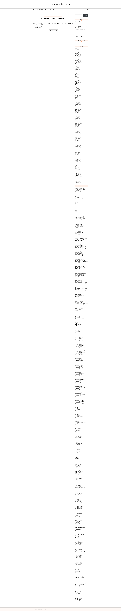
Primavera (77, 541)
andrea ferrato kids (78, 302)
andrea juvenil (78, 312)
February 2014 (78, 182)
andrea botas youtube (79, 251)
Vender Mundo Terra (79, 580)
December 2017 (78, 133)
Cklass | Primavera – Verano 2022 (53, 18)
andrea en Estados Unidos (80, 293)
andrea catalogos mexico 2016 (81, 265)
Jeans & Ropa (77, 470)
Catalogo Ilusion (78, 372)
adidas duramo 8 (78, 219)
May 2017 (77, 141)
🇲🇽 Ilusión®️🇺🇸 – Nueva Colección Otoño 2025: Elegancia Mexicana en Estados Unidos (81, 23)
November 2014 (78, 174)
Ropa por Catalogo (78, 562)
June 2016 (77, 154)
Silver (76, 568)
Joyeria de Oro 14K (78, 474)
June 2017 (77, 140)
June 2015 (77, 167)
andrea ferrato (78, 300)
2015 (76, 195)
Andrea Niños (77, 317)
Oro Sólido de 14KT (78, 524)
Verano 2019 (77, 594)
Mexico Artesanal (78, 491)
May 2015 (77, 168)
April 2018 (77, 129)
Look (76, 484)
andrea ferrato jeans (79, 301)
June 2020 (77, 99)
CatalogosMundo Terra (79, 404)
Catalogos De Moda (60, 3)
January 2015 (77, 172)
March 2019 (77, 116)
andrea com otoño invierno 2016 (81, 275)
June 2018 (77, 126)
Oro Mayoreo (77, 519)
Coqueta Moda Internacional (80, 422)
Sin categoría (77, 569)
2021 (76, 206)
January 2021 (77, 91)
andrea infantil (78, 309)
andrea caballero (78, 252)
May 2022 (77, 76)
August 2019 (77, 110)
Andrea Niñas (77, 316)
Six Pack (76, 570)
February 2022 (78, 80)
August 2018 (77, 124)
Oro (76, 514)
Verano (76, 592)
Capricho (77, 330)
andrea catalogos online (79, 266)
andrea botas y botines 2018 (80, 248)
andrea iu (77, 310)
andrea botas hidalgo (79, 245)
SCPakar (77, 566)
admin (56, 20)
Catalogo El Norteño (79, 368)
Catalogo (77, 332)
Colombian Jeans (78, 417)
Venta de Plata (78, 586)
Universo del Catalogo (79, 577)
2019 (76, 204)
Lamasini (76, 477)
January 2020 (78, 104)
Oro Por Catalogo (78, 520)
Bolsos (76, 322)
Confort (76, 420)
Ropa (76, 554)
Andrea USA (77, 319)
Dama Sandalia (78, 428)
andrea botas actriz (79, 240)
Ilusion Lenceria (78, 460)
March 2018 (77, 130)
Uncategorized (50, 16)
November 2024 (78, 55)
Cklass (76, 406)
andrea (76, 233)
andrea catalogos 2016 (79, 259)
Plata (76, 535)
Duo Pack (77, 434)
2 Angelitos (77, 194)
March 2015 (77, 169)
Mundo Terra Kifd (78, 507)
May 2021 (77, 87)
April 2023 (77, 67)
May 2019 (77, 113)
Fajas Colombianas (78, 439)
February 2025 (78, 52)
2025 (76, 211)
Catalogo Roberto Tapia (79, 385)
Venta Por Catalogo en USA (50, 9)
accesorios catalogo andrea (80, 212)
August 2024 (77, 56)
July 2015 (77, 166)
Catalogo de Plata (78, 361)
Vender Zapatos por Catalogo (80, 583)
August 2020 (77, 97)
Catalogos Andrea (78, 389)
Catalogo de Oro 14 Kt (79, 359)
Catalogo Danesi (78, 357)
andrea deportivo (78, 281)
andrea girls (77, 305)
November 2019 (78, 106)
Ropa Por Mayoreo (78, 563)
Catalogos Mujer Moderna (80, 396)
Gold (76, 456)
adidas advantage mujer (79, 216)
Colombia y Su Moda (79, 416)
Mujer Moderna (78, 501)
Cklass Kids (77, 413)
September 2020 (78, 96)
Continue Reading (53, 30)
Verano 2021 (77, 597)
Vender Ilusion (78, 579)
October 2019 (77, 108)
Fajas (76, 438)
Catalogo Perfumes (79, 382)
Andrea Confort (78, 276)
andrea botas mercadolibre (80, 246)
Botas (76, 323)
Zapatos (76, 601)
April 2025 (77, 49)
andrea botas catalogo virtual (80, 241)
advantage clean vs (79, 226)
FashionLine (77, 445)
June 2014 (77, 179)
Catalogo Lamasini (78, 374)
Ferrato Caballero (78, 448)
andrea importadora (79, 308)
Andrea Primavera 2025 (79, 36)
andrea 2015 (77, 234)
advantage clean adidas (79, 225)
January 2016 (77, 160)
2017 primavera (78, 202)
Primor (76, 548)
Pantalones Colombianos (80, 530)
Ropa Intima (77, 561)
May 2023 (77, 66)
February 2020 (78, 103)
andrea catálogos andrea (80, 260)
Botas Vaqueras (78, 325)
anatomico (77, 230)
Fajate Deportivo (78, 443)
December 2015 (78, 161)
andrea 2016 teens (78, 237)
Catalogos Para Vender (79, 400)
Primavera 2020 (78, 544)
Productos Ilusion (78, 550)
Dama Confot (77, 427)
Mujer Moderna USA (79, 502)
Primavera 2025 (78, 547)
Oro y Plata (77, 526)
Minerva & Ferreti (78, 493)
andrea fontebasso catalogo (80, 304)
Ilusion (76, 459)
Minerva (76, 492)
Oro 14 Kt (77, 515)
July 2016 (77, 153)
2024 (76, 210)
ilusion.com (77, 463)
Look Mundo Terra (78, 485)
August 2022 (77, 73)
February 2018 (78, 131)
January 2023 (77, 69)
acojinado (77, 213)
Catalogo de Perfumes (79, 360)
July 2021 (77, 84)
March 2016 (77, 158)
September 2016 (78, 151)
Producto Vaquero (78, 549)
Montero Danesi (78, 500)
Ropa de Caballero (78, 556)
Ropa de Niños (78, 558)
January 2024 (78, 60)
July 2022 (77, 74)
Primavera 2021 (78, 545)
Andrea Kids (77, 315)
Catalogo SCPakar (78, 386)
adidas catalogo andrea (79, 217)
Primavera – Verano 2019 (79, 542)
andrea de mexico (78, 280)
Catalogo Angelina (78, 338)
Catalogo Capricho (78, 339)
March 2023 (77, 68)
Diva (76, 431)
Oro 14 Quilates (78, 516)
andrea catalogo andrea (79, 254)
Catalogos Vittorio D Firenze (80, 403)
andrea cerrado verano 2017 (80, 272)
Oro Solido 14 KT (78, 522)
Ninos (76, 509)
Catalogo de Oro (78, 358)
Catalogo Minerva (78, 375)
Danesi (76, 429)
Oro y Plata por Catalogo (80, 527)
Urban (76, 578)
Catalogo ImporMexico (79, 373)
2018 (76, 203)
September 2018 (78, 123)
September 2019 (78, 109)
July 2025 (77, 48)
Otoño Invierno (78, 529)
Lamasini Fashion (78, 480)
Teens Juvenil (77, 571)
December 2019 (78, 105)
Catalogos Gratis (78, 395)
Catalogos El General (79, 393)
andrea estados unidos (79, 298)
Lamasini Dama (78, 479)
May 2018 (77, 127)
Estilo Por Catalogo (78, 436)
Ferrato (76, 446)
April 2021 (77, 88)
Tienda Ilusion (78, 572)
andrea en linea (78, 294)
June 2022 (77, 75)
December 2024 (78, 54)
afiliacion (77, 227)
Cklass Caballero (78, 410)
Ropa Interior (77, 559)
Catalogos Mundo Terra (79, 397)
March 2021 (77, 89)
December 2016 (78, 147)
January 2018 (77, 132)
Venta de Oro (77, 585)
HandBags (77, 458)
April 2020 (77, 101)
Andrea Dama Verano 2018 (80, 279)
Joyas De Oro (77, 473)
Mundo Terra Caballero (79, 506)
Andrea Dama (77, 277)
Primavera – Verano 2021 (79, 543)
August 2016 (77, 152)
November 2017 (78, 134)
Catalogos (77, 388)
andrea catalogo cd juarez (80, 255)
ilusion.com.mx (78, 464)
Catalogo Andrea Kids (79, 337)
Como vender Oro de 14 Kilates (81, 418)
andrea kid (77, 314)
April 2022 (77, 77)
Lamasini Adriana (78, 478)
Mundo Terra (77, 505)
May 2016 (77, 155)
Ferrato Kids (77, 450)
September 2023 (78, 62)
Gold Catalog (77, 457)
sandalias (77, 565)
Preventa (77, 540)
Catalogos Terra (78, 402)
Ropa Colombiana (78, 555)
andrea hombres (78, 307)
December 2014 (78, 173)
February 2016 (78, 159)
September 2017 (78, 137)
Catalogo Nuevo (78, 381)
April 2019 (77, 115)
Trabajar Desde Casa (79, 573)
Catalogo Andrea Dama (79, 336)
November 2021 (78, 82)
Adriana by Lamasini (79, 223)
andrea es (77, 297)
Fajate (76, 442)
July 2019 (77, 111)
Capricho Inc (77, 331)
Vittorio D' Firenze (78, 599)
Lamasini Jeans (78, 481)
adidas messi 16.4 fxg (79, 220)
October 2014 (78, 175)
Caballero (77, 328)
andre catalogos (78, 231)
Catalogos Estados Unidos (80, 394)
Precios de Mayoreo (79, 538)
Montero (77, 498)
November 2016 (78, 148)
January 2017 (77, 146)
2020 (76, 205)
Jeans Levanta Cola (78, 472)
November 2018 (78, 120)
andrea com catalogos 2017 (80, 274)
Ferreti (76, 452)
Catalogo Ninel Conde (79, 379)
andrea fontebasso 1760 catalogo (81, 303)
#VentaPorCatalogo (79, 192)
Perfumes (77, 533)
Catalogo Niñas (78, 378)
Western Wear (78, 600)
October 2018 (77, 122)
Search (85, 15)
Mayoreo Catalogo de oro (80, 487)
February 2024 (78, 59)
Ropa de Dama (78, 557)
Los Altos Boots (78, 486)
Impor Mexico (77, 466)
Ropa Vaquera (78, 564)
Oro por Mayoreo (78, 521)
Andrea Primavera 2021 (79, 318)
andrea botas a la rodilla (79, 239)
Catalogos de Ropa (78, 392)
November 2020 (78, 94)
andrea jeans (77, 311)
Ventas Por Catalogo (79, 591)
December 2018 (78, 119)
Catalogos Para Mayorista (80, 399)
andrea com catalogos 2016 (80, 273)
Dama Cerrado (78, 425)
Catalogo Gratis (78, 371)
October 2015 (77, 162)
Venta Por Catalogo (58, 16)
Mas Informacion (40, 9)
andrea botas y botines (79, 247)
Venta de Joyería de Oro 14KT (80, 584)
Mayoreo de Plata (78, 488)
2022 (45, 16)
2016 (76, 196)
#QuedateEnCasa (78, 191)
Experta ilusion (78, 437)
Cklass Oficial (77, 414)
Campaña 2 (77, 329)
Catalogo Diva (77, 364)
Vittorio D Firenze (78, 598)
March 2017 (77, 144)
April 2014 (77, 180)
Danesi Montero (78, 430)
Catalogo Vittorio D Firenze (80, 387)
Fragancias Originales (79, 455)
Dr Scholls (77, 432)
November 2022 (78, 70)
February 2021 (78, 90)
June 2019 (77, 112)
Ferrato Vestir (77, 451)
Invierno (76, 467)
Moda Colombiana (78, 495)
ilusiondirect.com (78, 465)
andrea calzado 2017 (79, 253)
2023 (76, 209)
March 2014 (77, 181)
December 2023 (78, 61)
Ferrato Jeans (77, 449)
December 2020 (78, 92)
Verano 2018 (77, 593)
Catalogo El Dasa (78, 366)
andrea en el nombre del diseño (81, 282)
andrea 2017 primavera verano (81, 238)
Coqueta (77, 421)
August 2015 (77, 165)
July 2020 (77, 98)
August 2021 (77, 83)
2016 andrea (77, 197)
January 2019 (77, 118)
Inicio (34, 9)
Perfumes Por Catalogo (79, 534)
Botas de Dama (78, 324)
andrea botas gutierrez (79, 244)
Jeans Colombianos (78, 471)
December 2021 (78, 81)
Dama (76, 424)
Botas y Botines (78, 326)
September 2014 (78, 176)
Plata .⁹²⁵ (77, 536)
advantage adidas (78, 224)
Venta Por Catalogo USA (79, 590)
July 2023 (77, 63)
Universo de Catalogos (79, 576)
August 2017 (77, 138)
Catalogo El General (79, 367)
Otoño (76, 528)
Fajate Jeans (77, 444)
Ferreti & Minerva (78, 453)
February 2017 (78, 145)
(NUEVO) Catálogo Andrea (80, 188)
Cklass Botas (77, 409)
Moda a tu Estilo (78, 494)
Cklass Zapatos (78, 415)
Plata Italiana (77, 537)
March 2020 (77, 102)
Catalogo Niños (78, 380)
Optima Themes (43, 609)
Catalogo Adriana (78, 333)
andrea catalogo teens (79, 258)
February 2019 (78, 117)
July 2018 (77, 125)
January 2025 (77, 53)
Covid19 (76, 423)
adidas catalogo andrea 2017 (80, 218)
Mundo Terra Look (78, 508)
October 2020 (78, 95)
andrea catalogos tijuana (80, 269)
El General (77, 435)
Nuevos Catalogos (78, 512)
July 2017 (77, 139)
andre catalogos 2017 (79, 232)
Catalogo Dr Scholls (79, 365)
